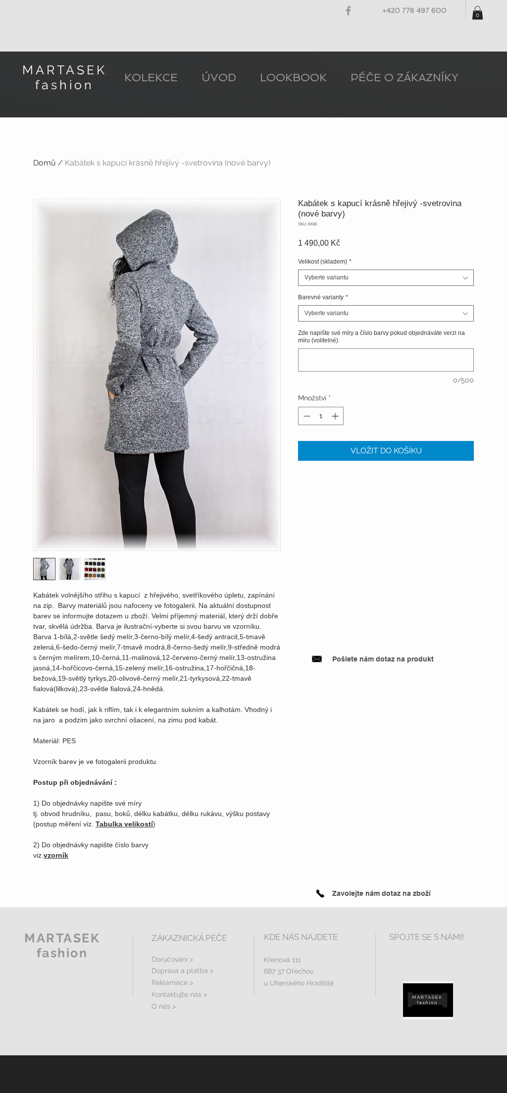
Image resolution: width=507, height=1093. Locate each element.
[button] (477, 12)
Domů (44, 162)
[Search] (485, 59)
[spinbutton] (321, 416)
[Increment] (336, 416)
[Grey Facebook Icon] (348, 10)
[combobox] (386, 278)
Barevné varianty (323, 297)
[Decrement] (306, 416)
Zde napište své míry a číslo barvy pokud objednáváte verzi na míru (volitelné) (381, 336)
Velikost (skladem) (325, 261)
